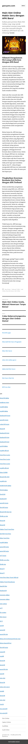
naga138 (2, 652)
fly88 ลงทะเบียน (4, 560)
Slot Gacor (3, 617)
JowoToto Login (5, 455)
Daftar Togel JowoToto (7, 529)
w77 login (3, 555)
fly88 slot (3, 564)
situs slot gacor (5, 687)
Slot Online (17, 291)
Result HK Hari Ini (5, 512)
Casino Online (6, 722)
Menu (23, 5)
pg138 (2, 625)
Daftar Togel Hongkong (7, 582)
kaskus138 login (5, 415)
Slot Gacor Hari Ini (8, 378)
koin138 (2, 660)
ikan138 (2, 429)
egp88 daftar (4, 407)
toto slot (2, 678)
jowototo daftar (5, 595)
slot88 (2, 691)
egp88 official (4, 450)
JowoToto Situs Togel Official (9, 577)
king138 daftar (4, 398)
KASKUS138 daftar (5, 485)
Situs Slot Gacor (10, 291)
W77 (1, 621)
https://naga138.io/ (5, 643)
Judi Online (5, 730)
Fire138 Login (6, 333)
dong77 (2, 569)
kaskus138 (3, 499)
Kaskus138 (3, 590)
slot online (3, 604)
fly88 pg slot (4, 516)
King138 (2, 520)
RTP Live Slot (6, 387)
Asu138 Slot (3, 586)
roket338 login (4, 424)
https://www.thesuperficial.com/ (10, 639)
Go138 (2, 704)
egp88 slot (3, 481)
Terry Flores (7, 289)
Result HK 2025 (4, 477)
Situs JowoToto (4, 538)
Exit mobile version (14, 742)
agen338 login (4, 547)
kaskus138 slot (4, 433)
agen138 (2, 630)
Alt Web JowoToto (5, 534)
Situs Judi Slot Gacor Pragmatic (12, 342)
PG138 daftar (4, 490)
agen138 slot (4, 634)
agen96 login (4, 420)
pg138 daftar (4, 446)
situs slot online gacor (9, 360)
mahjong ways (4, 402)
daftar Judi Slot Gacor (8, 369)
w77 (1, 608)
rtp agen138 (3, 709)
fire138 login (4, 507)
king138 (2, 682)
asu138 (2, 674)
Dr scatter (3, 612)
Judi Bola (5, 726)
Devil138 (2, 494)
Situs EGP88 (3, 472)
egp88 (2, 656)
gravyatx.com (8, 6)
